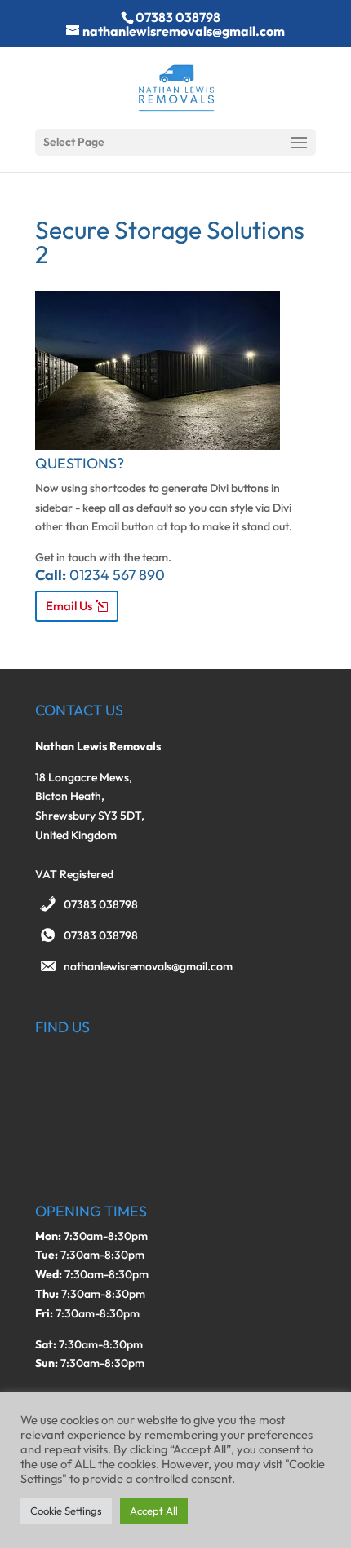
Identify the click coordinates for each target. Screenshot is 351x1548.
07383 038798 (101, 904)
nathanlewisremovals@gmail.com (148, 966)
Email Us (69, 605)
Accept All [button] (154, 1510)
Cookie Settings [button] (66, 1510)
